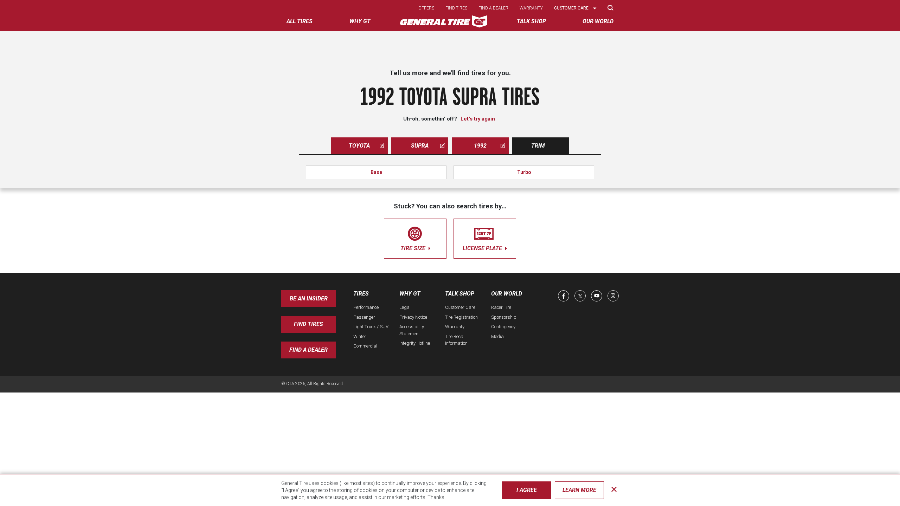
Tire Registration (461, 317)
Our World (506, 293)
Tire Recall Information (456, 340)
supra (420, 145)
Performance (366, 307)
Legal (405, 307)
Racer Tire (501, 307)
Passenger (364, 317)
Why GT (409, 293)
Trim (538, 145)
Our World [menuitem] (598, 21)
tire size (413, 248)
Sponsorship (503, 317)
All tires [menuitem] (300, 21)
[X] (580, 295)
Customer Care (460, 307)
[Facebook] (563, 295)
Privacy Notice (413, 317)
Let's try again (478, 119)
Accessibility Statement (411, 330)
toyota (359, 145)
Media (497, 336)
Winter (359, 336)
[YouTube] (596, 295)
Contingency (503, 326)
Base (376, 172)
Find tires (456, 8)
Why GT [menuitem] (360, 21)
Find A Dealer (308, 349)
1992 (480, 145)
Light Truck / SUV (370, 326)
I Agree (526, 490)
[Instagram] (613, 295)
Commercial (365, 346)
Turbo (524, 172)
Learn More (579, 490)
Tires (361, 293)
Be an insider (309, 298)
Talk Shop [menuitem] (531, 21)
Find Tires (308, 324)
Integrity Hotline (414, 343)
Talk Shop (459, 293)
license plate (483, 248)
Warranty (531, 8)
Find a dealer (493, 8)
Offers (426, 8)
